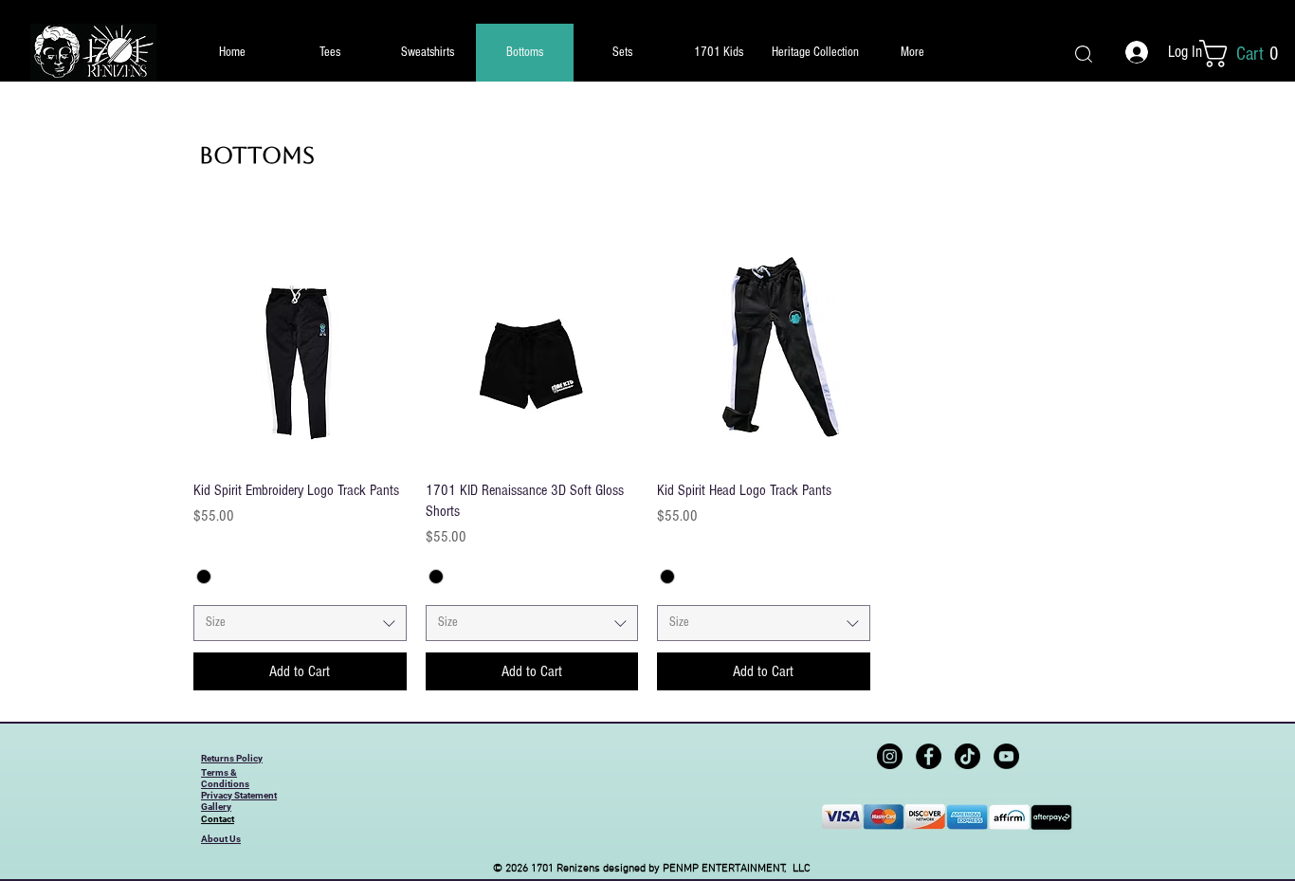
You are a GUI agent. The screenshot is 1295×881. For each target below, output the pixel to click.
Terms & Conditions (225, 778)
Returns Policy (232, 758)
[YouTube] (1006, 756)
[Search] (1083, 53)
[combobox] (300, 623)
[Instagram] (890, 756)
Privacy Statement (239, 795)
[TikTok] (967, 756)
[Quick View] (300, 358)
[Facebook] (928, 756)
